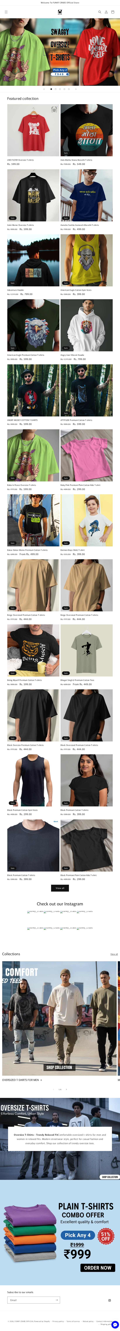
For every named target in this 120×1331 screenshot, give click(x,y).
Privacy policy (58, 1321)
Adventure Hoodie (15, 290)
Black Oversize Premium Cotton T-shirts (25, 745)
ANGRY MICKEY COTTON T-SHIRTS (22, 420)
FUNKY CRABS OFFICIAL (24, 1321)
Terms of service (73, 1321)
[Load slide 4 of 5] (64, 89)
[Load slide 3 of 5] (60, 89)
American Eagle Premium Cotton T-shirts (25, 355)
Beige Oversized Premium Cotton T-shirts (26, 615)
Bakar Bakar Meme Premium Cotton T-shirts (27, 550)
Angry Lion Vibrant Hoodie (72, 355)
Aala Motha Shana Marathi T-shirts (76, 160)
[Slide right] (66, 1089)
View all (60, 888)
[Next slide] (76, 89)
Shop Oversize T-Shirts (60, 52)
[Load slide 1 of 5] (51, 89)
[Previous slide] (44, 89)
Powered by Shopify (42, 1321)
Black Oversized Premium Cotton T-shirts (79, 745)
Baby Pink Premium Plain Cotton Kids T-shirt (81, 485)
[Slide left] (53, 1089)
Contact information (104, 1321)
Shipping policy (107, 1324)
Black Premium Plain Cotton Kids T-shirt (79, 875)
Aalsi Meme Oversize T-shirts (20, 225)
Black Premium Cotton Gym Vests (22, 810)
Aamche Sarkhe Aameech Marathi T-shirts (80, 225)
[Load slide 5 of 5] (69, 89)
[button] (6, 12)
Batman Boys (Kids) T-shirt (73, 550)
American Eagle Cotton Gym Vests (76, 290)
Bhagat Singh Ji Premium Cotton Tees (77, 680)
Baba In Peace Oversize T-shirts (21, 485)
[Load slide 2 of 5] (55, 89)
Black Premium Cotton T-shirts (74, 810)
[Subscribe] (56, 1300)
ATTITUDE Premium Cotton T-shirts (76, 420)
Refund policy (88, 1321)
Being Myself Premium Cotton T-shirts (24, 680)
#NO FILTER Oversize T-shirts (20, 160)
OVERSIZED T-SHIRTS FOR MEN (20, 1080)
